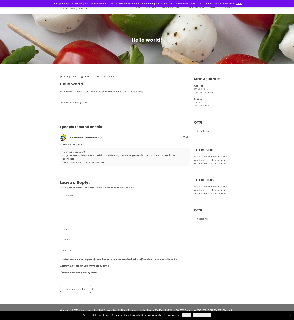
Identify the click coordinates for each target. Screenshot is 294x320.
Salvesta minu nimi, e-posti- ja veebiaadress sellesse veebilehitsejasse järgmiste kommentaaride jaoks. (119, 259)
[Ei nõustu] (290, 315)
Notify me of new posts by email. (80, 272)
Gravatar (102, 162)
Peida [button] (239, 3)
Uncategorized (80, 102)
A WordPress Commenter (83, 137)
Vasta (186, 137)
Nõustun (186, 315)
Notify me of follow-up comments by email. (86, 265)
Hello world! (72, 84)
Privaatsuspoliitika (202, 315)
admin (88, 76)
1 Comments (107, 76)
